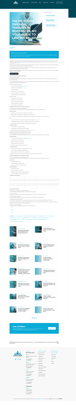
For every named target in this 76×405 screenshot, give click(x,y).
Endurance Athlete (41, 354)
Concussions (40, 372)
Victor (12, 207)
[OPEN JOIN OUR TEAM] (48, 2)
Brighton (12, 209)
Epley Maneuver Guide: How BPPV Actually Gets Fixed (24, 285)
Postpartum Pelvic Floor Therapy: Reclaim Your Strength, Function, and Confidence (51, 25)
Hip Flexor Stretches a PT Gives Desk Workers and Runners (49, 284)
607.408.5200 (30, 392)
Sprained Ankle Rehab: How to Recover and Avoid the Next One (23, 231)
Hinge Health (32, 130)
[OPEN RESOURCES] (54, 2)
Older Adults (40, 363)
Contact (52, 361)
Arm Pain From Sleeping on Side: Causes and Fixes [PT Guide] (24, 310)
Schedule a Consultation (14, 73)
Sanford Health (28, 138)
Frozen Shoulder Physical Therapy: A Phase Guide (48, 259)
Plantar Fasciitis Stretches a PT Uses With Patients (49, 297)
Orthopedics (40, 361)
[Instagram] (18, 359)
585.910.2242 (30, 374)
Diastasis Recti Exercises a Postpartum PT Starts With (50, 15)
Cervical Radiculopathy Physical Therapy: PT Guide (48, 246)
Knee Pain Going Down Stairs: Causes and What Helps (24, 246)
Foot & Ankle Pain (21, 228)
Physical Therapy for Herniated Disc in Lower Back (49, 310)
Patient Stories (53, 356)
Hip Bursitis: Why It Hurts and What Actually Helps (49, 230)
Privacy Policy (38, 398)
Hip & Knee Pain (21, 243)
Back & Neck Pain (46, 243)
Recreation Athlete (41, 358)
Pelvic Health (12, 47)
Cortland (12, 212)
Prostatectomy (40, 368)
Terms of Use (43, 398)
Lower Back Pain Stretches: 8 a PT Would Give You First (23, 297)
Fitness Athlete (40, 356)
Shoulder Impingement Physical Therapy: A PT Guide (23, 259)
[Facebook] (16, 359)
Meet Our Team (53, 354)
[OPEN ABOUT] (41, 2)
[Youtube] (20, 359)
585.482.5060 (30, 382)
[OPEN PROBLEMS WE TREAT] (29, 2)
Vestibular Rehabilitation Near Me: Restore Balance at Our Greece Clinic (47, 343)
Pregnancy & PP (40, 365)
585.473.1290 (30, 366)
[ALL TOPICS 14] (12, 216)
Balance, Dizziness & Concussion (22, 281)
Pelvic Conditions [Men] (41, 370)
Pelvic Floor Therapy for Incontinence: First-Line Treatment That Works (50, 20)
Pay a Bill (52, 363)
